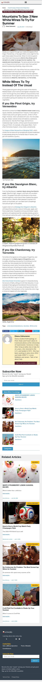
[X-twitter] (6, 639)
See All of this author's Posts (25, 363)
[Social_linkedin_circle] (19, 639)
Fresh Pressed (12, 8)
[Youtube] (13, 639)
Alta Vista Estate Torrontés (11, 281)
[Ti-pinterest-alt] (16, 639)
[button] (25, 2)
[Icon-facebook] (3, 639)
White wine (33, 326)
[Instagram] (9, 639)
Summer (26, 326)
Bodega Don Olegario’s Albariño (25, 207)
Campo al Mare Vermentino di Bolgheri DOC (18, 130)
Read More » (18, 400)
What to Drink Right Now (22, 8)
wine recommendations (15, 326)
